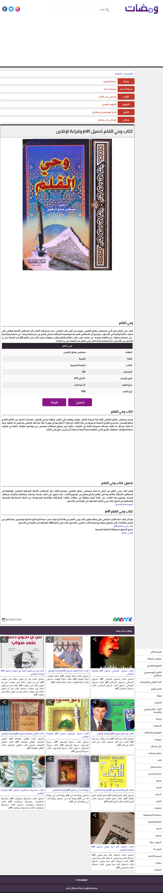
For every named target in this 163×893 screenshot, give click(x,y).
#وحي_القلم (127, 532)
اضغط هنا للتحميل (124, 504)
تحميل (80, 402)
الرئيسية (129, 73)
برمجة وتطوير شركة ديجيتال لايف (81, 888)
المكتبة (118, 73)
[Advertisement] (81, 42)
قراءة (54, 402)
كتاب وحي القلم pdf (123, 526)
